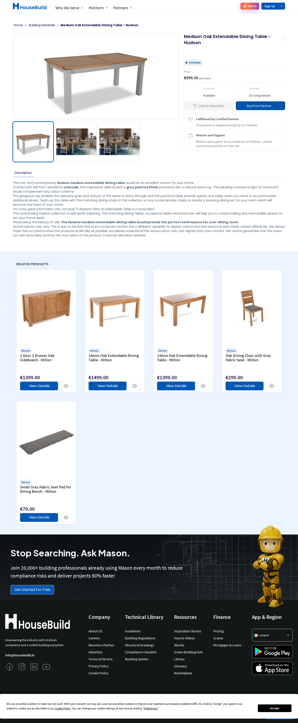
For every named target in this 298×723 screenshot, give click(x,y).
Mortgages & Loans (227, 645)
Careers (94, 638)
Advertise (95, 652)
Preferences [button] (151, 708)
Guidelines (133, 631)
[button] (272, 635)
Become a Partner (101, 645)
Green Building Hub (188, 652)
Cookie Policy (98, 673)
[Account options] (281, 6)
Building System (136, 659)
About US (95, 631)
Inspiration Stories (187, 631)
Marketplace (183, 673)
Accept (274, 708)
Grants (218, 638)
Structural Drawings (139, 645)
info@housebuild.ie (19, 655)
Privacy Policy (98, 666)
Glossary (180, 666)
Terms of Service (101, 659)
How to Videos (184, 638)
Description (23, 173)
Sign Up (269, 6)
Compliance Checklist (140, 652)
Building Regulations (140, 638)
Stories (179, 645)
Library (179, 659)
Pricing (218, 631)
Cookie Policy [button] (62, 708)
